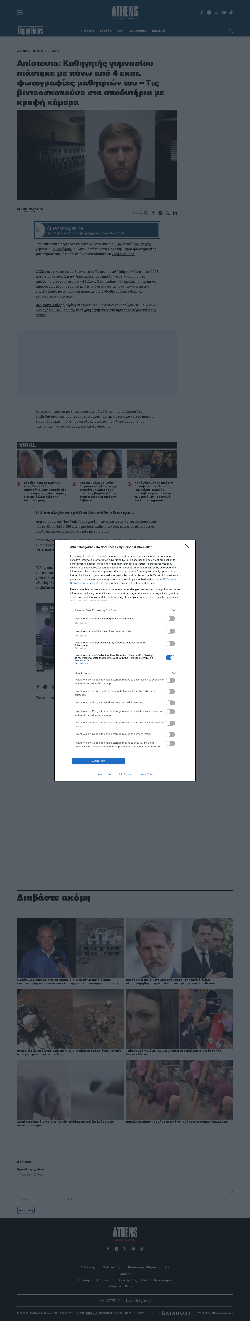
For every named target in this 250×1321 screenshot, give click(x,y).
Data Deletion (104, 774)
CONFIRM (98, 761)
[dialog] (125, 660)
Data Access (125, 774)
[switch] (170, 618)
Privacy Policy (146, 774)
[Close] (188, 547)
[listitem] (125, 610)
